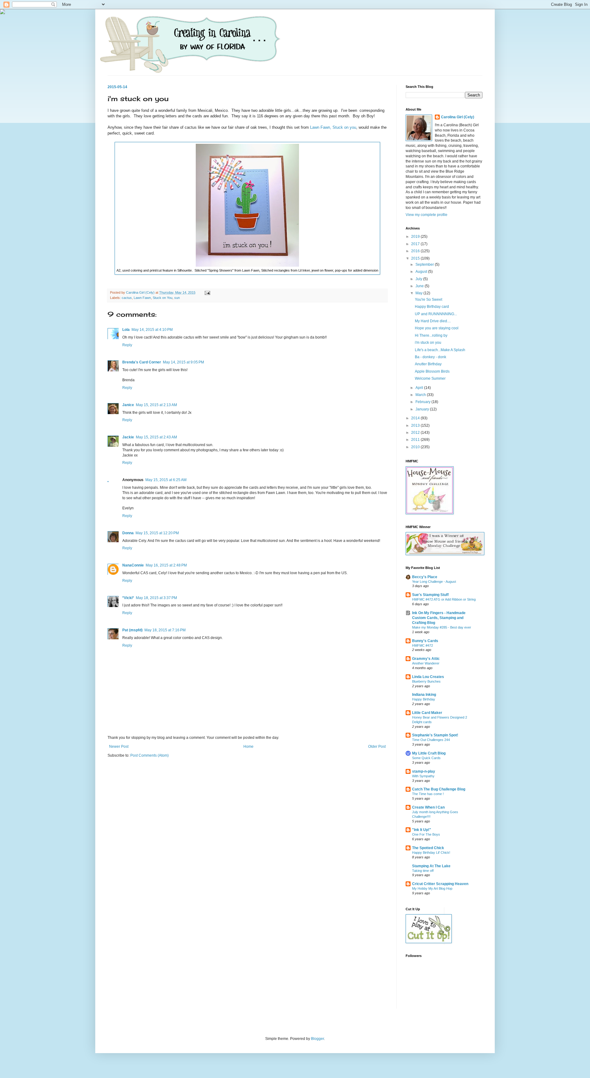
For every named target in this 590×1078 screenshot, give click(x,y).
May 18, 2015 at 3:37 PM (156, 598)
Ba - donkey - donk (430, 357)
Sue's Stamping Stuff (430, 595)
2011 (416, 439)
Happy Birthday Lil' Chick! (431, 852)
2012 (416, 432)
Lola (126, 329)
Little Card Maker (427, 713)
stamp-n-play (423, 771)
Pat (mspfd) (132, 630)
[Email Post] (207, 292)
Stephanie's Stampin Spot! (435, 735)
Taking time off (423, 870)
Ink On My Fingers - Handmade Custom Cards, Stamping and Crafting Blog (439, 618)
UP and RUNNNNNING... (436, 314)
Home (248, 746)
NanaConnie (133, 565)
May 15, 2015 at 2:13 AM (156, 405)
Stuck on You (162, 298)
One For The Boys (426, 834)
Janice (128, 405)
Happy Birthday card (432, 306)
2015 (416, 258)
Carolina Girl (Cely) (457, 117)
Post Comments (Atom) (149, 755)
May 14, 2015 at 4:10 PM (152, 329)
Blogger (317, 1039)
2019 (416, 236)
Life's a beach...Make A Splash (440, 350)
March (421, 395)
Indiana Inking (424, 694)
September (425, 264)
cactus (127, 298)
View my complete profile (426, 215)
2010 (416, 447)
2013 (416, 425)
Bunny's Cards (425, 641)
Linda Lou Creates (428, 677)
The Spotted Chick (428, 848)
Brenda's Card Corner (141, 362)
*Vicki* (128, 598)
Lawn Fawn (142, 298)
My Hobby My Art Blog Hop (432, 888)
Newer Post (118, 746)
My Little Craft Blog (429, 753)
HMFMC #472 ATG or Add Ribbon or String (444, 599)
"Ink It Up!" (421, 830)
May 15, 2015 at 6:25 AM (166, 480)
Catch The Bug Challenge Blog (438, 789)
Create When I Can (428, 807)
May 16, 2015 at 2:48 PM (166, 565)
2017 (416, 244)
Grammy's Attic (426, 659)
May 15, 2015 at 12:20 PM (157, 533)
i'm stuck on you (428, 342)
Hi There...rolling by (431, 335)
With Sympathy (423, 776)
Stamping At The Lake (431, 866)
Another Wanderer (425, 663)
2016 (416, 251)
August (421, 271)
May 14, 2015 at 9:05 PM (183, 362)
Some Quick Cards (426, 758)
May (419, 293)
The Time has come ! (428, 794)
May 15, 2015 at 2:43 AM (156, 437)
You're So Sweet (428, 299)
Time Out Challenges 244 (431, 740)
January (422, 409)
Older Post (377, 746)
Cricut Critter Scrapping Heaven (440, 884)
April (419, 388)
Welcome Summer (430, 378)
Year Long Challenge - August (434, 581)
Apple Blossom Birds (432, 371)
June (420, 286)
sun (177, 298)
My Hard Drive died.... (433, 321)
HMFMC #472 (422, 645)
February (423, 402)
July (419, 279)
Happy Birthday (423, 699)
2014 (416, 418)
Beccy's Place (424, 577)
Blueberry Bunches (426, 681)
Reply (127, 345)
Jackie (128, 437)
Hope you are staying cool (436, 328)
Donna (128, 533)
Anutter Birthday (428, 364)
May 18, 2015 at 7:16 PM (165, 630)
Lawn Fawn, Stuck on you (333, 127)
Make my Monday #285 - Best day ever (441, 627)
